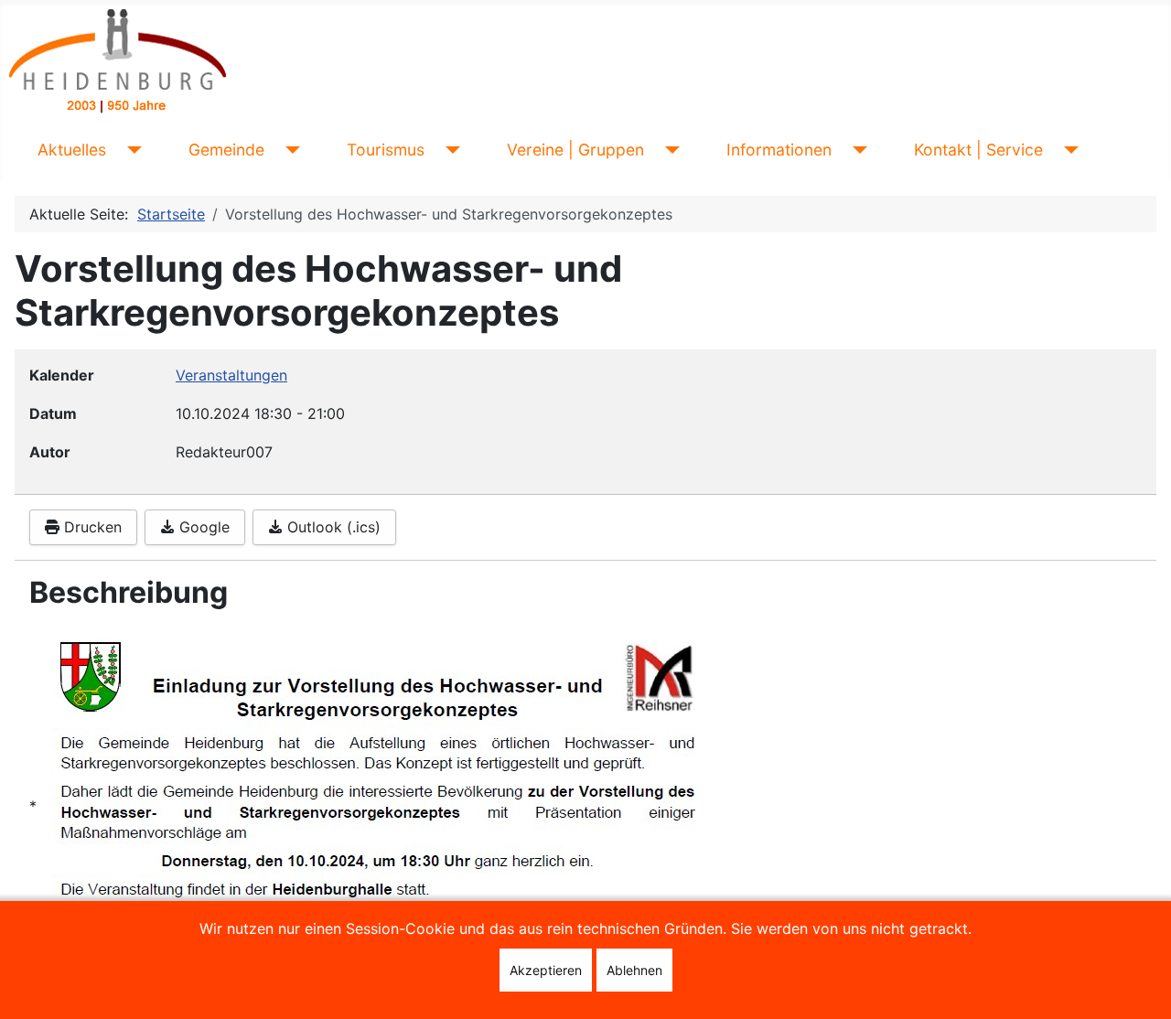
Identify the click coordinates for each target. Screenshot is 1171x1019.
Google (202, 527)
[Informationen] (856, 150)
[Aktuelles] (131, 150)
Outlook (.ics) (332, 527)
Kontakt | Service (978, 149)
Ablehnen (634, 970)
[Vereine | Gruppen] (669, 150)
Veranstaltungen (231, 375)
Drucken (90, 527)
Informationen (779, 149)
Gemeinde (226, 149)
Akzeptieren (546, 970)
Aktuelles (72, 149)
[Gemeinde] (289, 150)
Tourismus (385, 149)
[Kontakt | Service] (1068, 150)
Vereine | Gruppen (575, 149)
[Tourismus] (449, 150)
